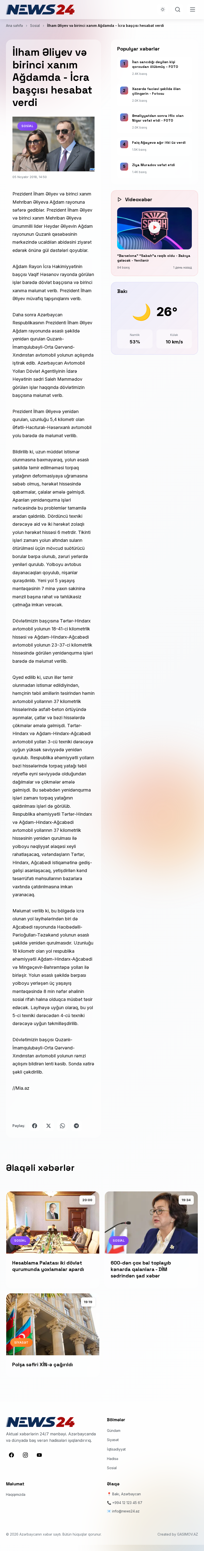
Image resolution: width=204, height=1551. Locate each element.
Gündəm (113, 1430)
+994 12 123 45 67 (127, 1503)
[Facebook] (11, 1455)
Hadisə (112, 1459)
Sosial (35, 25)
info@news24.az (126, 1511)
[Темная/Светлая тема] (162, 9)
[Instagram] (25, 1455)
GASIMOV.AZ (187, 1534)
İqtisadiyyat (116, 1449)
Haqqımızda (15, 1494)
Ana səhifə (14, 25)
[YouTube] (39, 1455)
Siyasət (113, 1440)
